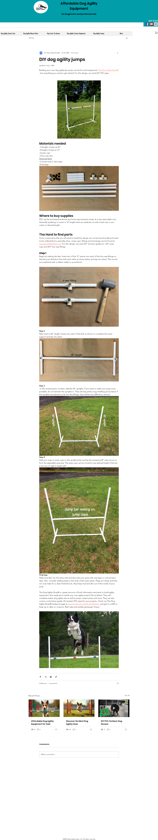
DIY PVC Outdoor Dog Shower (111, 722)
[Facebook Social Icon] (147, 24)
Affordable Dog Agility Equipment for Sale (42, 722)
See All (127, 695)
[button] (127, 38)
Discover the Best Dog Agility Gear (77, 722)
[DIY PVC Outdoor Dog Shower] (113, 708)
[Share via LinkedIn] (51, 677)
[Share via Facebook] (40, 677)
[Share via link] (56, 677)
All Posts (31, 38)
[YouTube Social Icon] (151, 24)
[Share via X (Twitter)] (45, 677)
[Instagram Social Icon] (156, 24)
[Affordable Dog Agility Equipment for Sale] (44, 708)
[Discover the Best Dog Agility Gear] (79, 708)
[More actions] (117, 52)
